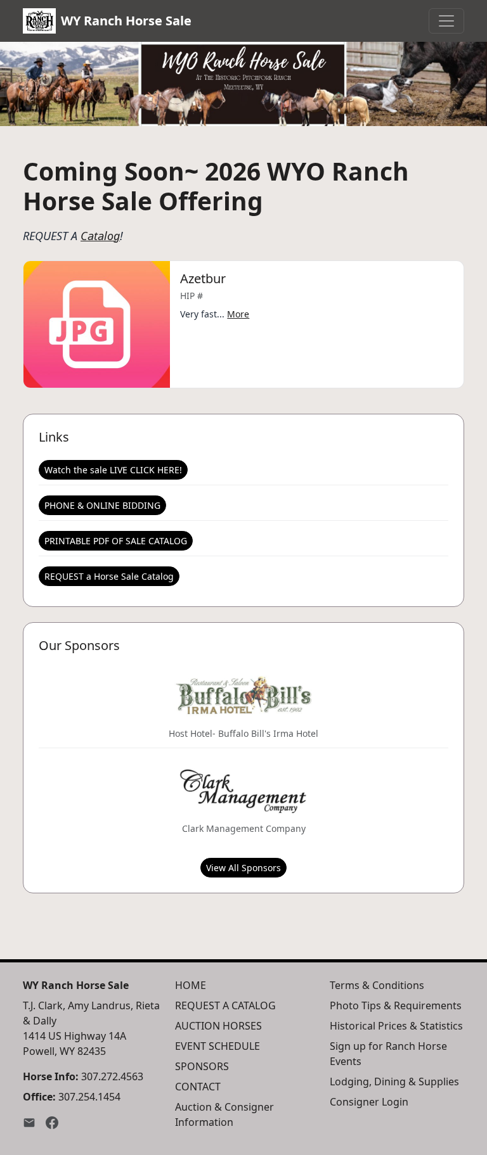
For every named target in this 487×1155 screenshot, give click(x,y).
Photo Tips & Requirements (396, 1005)
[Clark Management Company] (243, 790)
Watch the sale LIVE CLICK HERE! (113, 470)
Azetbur (203, 278)
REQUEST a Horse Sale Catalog (109, 576)
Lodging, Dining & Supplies (394, 1081)
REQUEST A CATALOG (225, 1005)
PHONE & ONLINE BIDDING (102, 505)
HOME (190, 985)
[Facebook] (52, 1122)
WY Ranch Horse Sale (126, 20)
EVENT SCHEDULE (217, 1046)
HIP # (191, 296)
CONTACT (198, 1087)
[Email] (29, 1122)
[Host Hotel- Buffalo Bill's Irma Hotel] (243, 695)
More (238, 314)
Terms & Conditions (377, 985)
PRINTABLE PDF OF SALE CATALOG (115, 541)
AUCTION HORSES (218, 1026)
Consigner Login (369, 1102)
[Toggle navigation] (446, 21)
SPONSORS (202, 1066)
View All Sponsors (243, 868)
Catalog (100, 235)
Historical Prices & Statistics (396, 1026)
